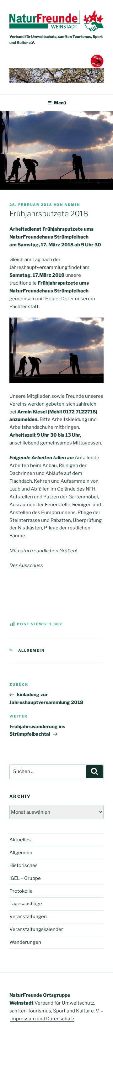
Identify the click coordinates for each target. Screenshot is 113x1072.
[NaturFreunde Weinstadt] (56, 30)
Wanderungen (25, 942)
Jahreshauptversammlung (38, 267)
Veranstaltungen (28, 916)
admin (72, 204)
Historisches (23, 865)
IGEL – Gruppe (25, 878)
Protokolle (21, 891)
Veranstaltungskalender (36, 929)
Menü (60, 102)
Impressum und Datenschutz (42, 1019)
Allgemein (31, 650)
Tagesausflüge (25, 903)
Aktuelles (20, 840)
